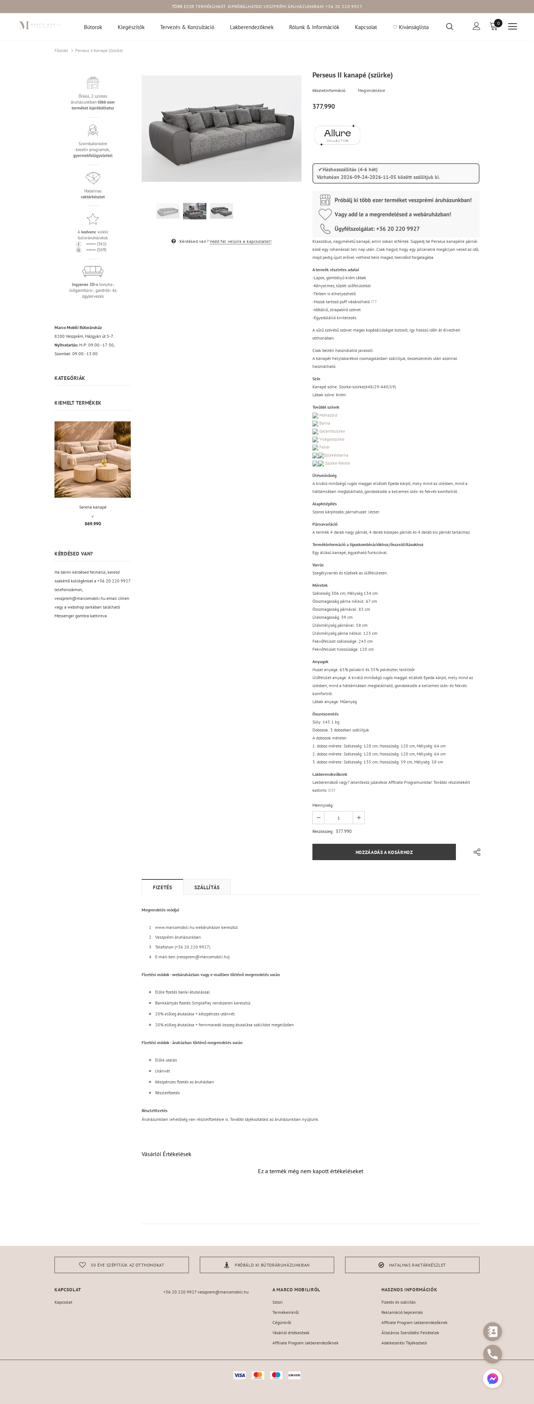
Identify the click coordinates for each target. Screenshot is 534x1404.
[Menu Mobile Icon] (512, 26)
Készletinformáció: (329, 90)
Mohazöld (327, 415)
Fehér (324, 447)
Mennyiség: (322, 805)
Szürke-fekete (337, 463)
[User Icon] (477, 26)
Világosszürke (331, 439)
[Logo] (39, 25)
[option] (222, 128)
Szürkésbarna (336, 455)
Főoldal (61, 50)
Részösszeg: (322, 831)
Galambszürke (331, 431)
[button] (492, 1379)
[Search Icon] (454, 26)
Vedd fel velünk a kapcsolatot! (241, 241)
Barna (324, 423)
